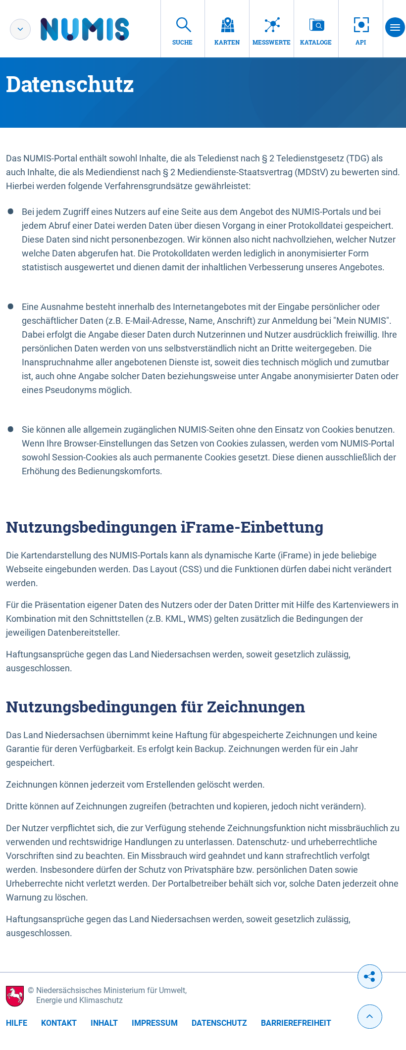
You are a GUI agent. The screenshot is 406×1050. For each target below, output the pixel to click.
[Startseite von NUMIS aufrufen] (99, 29)
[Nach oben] (369, 1016)
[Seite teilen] (369, 976)
